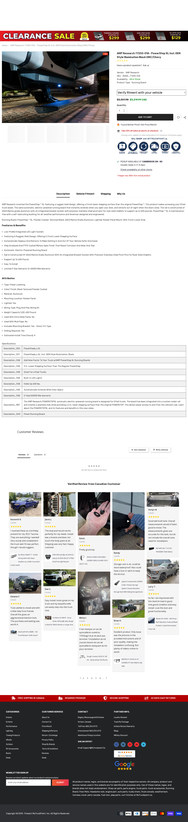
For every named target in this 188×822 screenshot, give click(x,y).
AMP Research (132, 72)
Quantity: (121, 105)
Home (4, 45)
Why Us (121, 193)
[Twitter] (143, 744)
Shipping (106, 193)
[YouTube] (136, 744)
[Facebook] (116, 744)
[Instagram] (123, 744)
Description (63, 193)
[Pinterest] (130, 744)
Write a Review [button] (162, 450)
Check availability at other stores (136, 169)
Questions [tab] (38, 454)
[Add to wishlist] (178, 117)
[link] (28, 698)
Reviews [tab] (22, 454)
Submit (60, 782)
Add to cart (145, 117)
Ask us (146, 65)
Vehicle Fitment (85, 193)
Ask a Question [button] (140, 450)
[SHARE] (184, 117)
